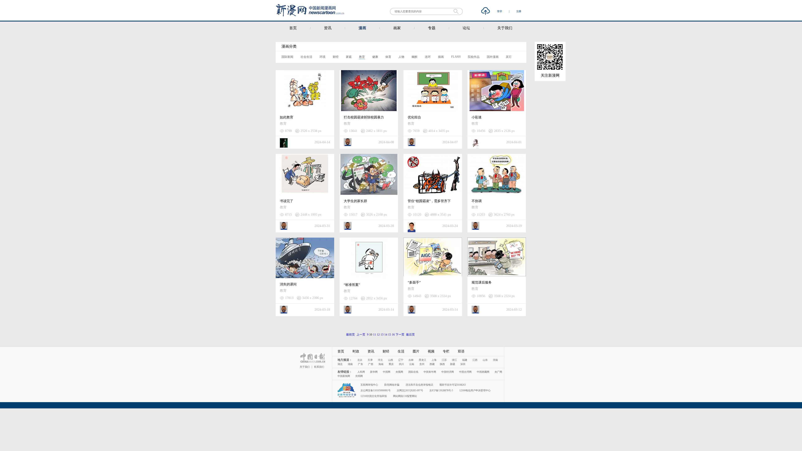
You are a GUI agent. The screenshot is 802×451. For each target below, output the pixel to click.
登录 (500, 11)
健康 (375, 56)
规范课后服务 (482, 282)
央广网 (498, 371)
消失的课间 (288, 284)
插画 (441, 56)
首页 (293, 28)
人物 (401, 56)
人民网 (361, 371)
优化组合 (414, 117)
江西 (474, 360)
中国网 (386, 371)
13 (382, 334)
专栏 (446, 351)
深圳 (462, 364)
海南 (380, 364)
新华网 (374, 371)
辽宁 (400, 360)
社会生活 (306, 56)
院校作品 (474, 56)
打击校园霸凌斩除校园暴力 (364, 117)
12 (378, 334)
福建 (464, 360)
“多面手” (414, 282)
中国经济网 (447, 371)
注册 (518, 11)
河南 (495, 360)
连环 (428, 56)
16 (393, 334)
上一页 (361, 334)
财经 (336, 56)
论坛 (466, 28)
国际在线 (413, 371)
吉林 (411, 360)
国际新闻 (287, 56)
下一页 (400, 334)
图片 (416, 351)
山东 (485, 360)
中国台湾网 (465, 371)
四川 (401, 364)
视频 (431, 351)
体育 (388, 56)
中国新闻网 (344, 376)
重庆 (391, 364)
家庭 (349, 56)
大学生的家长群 (355, 201)
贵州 (421, 364)
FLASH (456, 56)
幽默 (414, 56)
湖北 (340, 364)
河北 (380, 360)
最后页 (410, 334)
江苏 (444, 360)
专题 (431, 28)
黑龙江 (422, 360)
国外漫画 (493, 56)
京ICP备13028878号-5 (441, 390)
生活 (401, 351)
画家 (397, 28)
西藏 (432, 364)
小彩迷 (477, 117)
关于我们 (504, 28)
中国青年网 (430, 371)
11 (374, 334)
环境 (322, 56)
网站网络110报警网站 (405, 396)
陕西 (442, 364)
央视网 (399, 371)
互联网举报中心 (369, 384)
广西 (370, 364)
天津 (370, 360)
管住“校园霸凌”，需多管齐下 (429, 201)
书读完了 (286, 201)
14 (385, 334)
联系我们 (319, 366)
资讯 (327, 28)
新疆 (452, 364)
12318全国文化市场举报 (373, 396)
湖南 (350, 364)
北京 (359, 360)
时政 (356, 351)
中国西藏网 (483, 371)
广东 (360, 364)
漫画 (362, 28)
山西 (390, 360)
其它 (509, 56)
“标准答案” (352, 284)
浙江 (454, 360)
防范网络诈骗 (391, 384)
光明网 (359, 376)
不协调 (477, 201)
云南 (411, 364)
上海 (434, 360)
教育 (362, 56)
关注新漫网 (550, 75)
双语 (461, 351)
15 (389, 334)
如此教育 (286, 117)
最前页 (350, 334)
